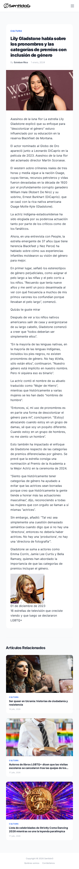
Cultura (16, 31)
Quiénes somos (31, 863)
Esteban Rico (21, 62)
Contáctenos (48, 863)
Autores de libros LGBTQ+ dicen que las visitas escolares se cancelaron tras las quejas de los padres (38, 768)
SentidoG (48, 858)
